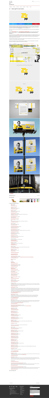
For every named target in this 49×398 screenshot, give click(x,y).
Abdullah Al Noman (13, 287)
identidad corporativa (13, 195)
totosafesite (12, 320)
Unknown (12, 210)
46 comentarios (38, 195)
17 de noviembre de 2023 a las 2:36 (14, 309)
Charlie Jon (12, 249)
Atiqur (11, 204)
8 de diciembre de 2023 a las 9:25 (14, 331)
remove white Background (13, 229)
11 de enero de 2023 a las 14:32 (14, 281)
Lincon (11, 223)
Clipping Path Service (13, 232)
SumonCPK (12, 207)
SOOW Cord (13, 283)
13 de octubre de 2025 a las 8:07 (14, 355)
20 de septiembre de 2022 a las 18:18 (15, 278)
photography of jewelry (15, 297)
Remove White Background (14, 216)
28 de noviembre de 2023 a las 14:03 (15, 325)
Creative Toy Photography (13, 270)
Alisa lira (12, 259)
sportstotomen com (13, 336)
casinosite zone (12, 339)
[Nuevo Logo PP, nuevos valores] (24, 22)
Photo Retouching (13, 235)
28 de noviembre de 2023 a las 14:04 (15, 328)
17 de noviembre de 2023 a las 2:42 (14, 315)
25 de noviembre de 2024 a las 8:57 (14, 351)
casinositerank (12, 323)
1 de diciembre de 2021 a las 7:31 (14, 257)
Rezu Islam (12, 242)
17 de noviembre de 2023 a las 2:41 (14, 312)
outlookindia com (12, 345)
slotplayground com (13, 342)
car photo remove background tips (14, 226)
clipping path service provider (14, 256)
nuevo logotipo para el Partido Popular (24, 31)
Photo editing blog (13, 262)
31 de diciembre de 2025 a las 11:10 (14, 361)
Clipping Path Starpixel (13, 213)
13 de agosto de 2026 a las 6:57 (14, 365)
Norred (11, 246)
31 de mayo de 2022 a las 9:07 (14, 272)
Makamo (21, 393)
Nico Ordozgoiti (14, 31)
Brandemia (11, 193)
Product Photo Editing (13, 219)
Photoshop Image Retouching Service (15, 252)
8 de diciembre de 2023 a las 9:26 (14, 334)
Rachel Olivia (12, 267)
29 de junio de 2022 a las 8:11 (14, 275)
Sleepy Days (21, 394)
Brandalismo (21, 387)
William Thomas (12, 299)
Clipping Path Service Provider (14, 264)
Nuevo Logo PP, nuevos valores (18, 8)
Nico (18, 34)
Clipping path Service (13, 268)
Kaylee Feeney (12, 348)
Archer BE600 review (24, 354)
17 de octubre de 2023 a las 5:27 (14, 306)
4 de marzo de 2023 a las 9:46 (14, 303)
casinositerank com (13, 333)
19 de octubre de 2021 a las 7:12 (14, 254)
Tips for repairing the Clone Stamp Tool (19, 302)
